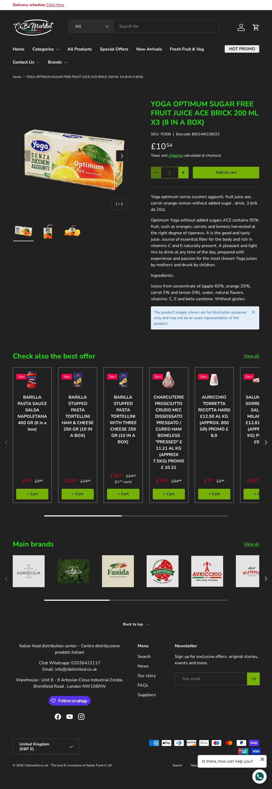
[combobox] (144, 26)
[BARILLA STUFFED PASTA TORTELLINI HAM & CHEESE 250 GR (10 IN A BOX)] (78, 380)
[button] (256, 27)
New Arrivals (149, 49)
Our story (147, 676)
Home (18, 49)
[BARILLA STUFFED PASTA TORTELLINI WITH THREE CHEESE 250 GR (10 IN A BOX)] (123, 380)
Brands (55, 62)
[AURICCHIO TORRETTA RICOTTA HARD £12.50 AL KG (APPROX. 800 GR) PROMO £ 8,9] (214, 380)
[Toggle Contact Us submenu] (38, 62)
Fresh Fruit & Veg (187, 49)
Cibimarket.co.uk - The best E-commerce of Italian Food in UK (68, 765)
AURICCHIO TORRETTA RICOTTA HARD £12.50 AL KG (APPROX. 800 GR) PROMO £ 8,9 (214, 416)
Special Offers (114, 49)
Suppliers (147, 695)
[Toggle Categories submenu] (57, 49)
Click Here (55, 4)
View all (251, 356)
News (143, 666)
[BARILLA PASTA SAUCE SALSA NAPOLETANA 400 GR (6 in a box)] (32, 380)
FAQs (143, 685)
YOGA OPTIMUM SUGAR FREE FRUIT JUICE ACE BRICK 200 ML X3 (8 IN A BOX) (84, 76)
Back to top (133, 624)
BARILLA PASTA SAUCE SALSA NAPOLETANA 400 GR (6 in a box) (32, 413)
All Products (79, 49)
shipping (175, 155)
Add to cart (226, 172)
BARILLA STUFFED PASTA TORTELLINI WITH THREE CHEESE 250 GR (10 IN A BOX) (123, 419)
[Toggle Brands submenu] (65, 62)
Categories (43, 49)
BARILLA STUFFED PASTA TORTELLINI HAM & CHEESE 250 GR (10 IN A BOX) (78, 416)
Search (144, 656)
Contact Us (23, 62)
